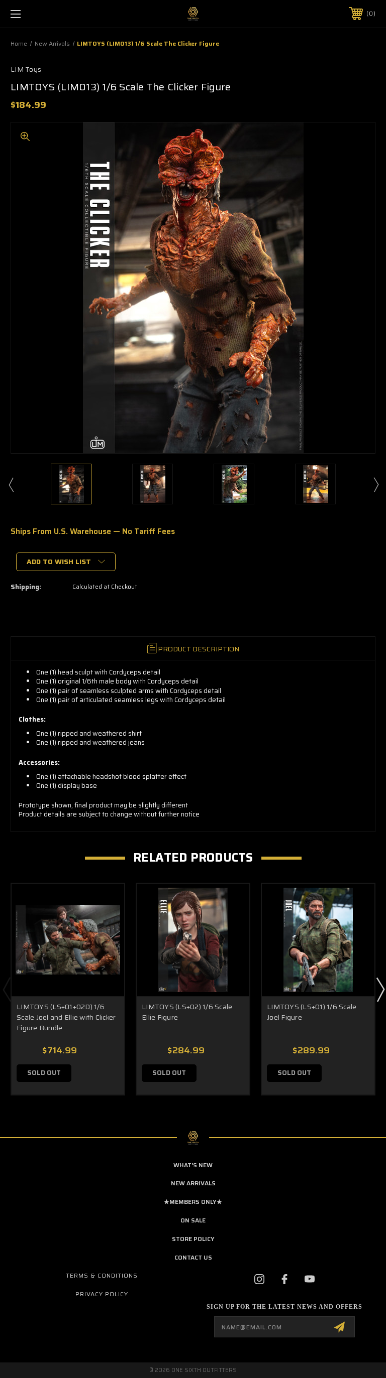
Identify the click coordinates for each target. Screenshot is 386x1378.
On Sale (193, 1220)
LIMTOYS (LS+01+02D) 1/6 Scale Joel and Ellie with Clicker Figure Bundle (66, 1017)
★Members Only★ (193, 1201)
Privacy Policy (101, 1294)
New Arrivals (193, 1183)
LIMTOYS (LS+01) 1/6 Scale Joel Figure (311, 1012)
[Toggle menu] (47, 14)
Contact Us (193, 1257)
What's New (193, 1165)
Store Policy (193, 1239)
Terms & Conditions (102, 1275)
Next (375, 484)
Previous (10, 484)
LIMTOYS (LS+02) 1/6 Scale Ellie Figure (187, 1012)
